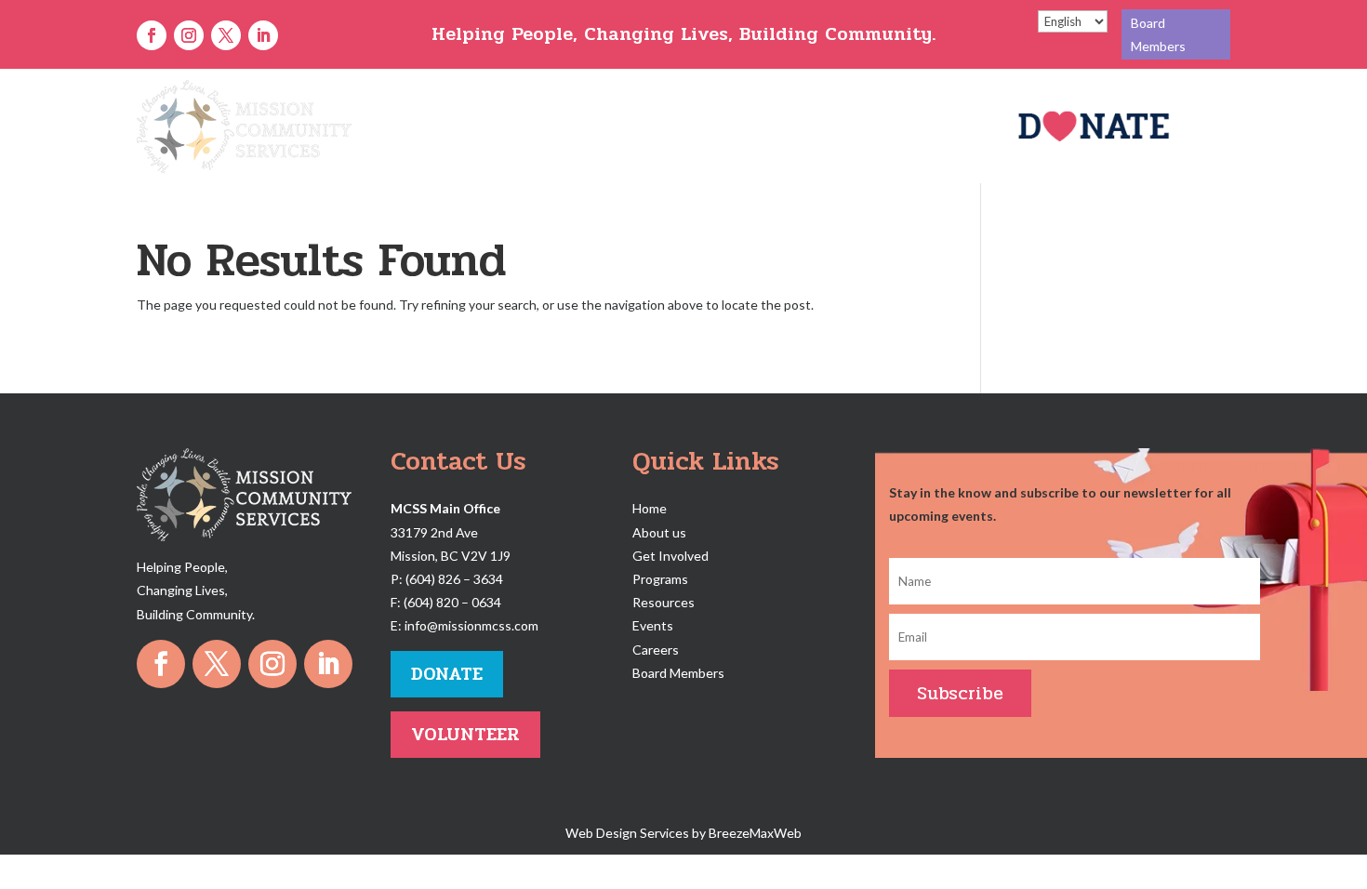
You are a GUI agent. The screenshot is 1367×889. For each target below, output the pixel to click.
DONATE (447, 673)
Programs (688, 126)
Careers (867, 126)
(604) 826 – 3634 (454, 579)
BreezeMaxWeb (755, 833)
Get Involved (578, 126)
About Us (489, 126)
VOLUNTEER (465, 734)
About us (659, 532)
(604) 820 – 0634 (452, 602)
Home (422, 126)
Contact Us (948, 126)
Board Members (1158, 34)
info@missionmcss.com (471, 625)
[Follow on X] (226, 35)
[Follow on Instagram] (189, 35)
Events (652, 625)
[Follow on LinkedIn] (263, 35)
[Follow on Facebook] (151, 35)
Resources (790, 126)
